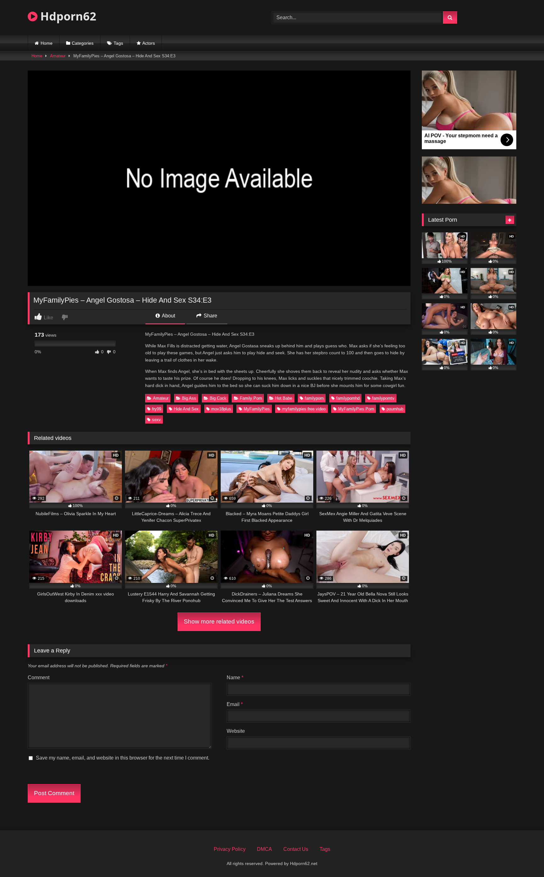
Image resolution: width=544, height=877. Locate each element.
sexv (156, 419)
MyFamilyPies (257, 409)
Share (209, 315)
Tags (118, 43)
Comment (38, 677)
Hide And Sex (186, 409)
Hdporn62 (66, 16)
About (168, 315)
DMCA (264, 849)
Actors (148, 43)
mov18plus (221, 409)
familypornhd (348, 398)
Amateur (57, 56)
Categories (83, 43)
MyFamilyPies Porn (356, 409)
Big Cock (218, 398)
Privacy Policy (230, 849)
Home (47, 43)
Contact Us (295, 849)
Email (235, 704)
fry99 (156, 409)
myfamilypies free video (304, 409)
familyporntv (383, 398)
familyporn (314, 398)
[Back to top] (524, 858)
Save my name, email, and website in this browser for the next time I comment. (122, 757)
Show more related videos (219, 621)
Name (235, 677)
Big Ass (189, 398)
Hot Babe (283, 398)
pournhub (395, 409)
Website (236, 731)
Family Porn (251, 398)
